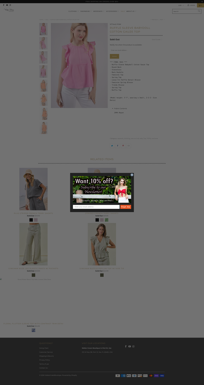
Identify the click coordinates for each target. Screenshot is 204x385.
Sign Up (125, 207)
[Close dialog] (132, 175)
